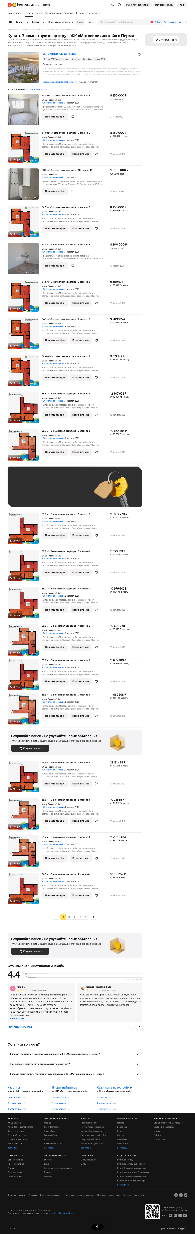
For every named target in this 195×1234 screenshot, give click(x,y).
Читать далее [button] (17, 1018)
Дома (46, 1164)
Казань (47, 1139)
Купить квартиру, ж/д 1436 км (131, 1164)
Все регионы (160, 1139)
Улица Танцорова (15, 1143)
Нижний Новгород (52, 1143)
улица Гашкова (49, 100)
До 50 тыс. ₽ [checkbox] (39, 491)
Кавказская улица (16, 1131)
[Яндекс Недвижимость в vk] (176, 1195)
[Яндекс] (182, 1228)
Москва (47, 1123)
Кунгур (120, 1131)
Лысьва (120, 1135)
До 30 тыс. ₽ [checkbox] (20, 491)
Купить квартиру (125, 1160)
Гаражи (47, 1172)
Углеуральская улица (17, 1139)
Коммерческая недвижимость (58, 1168)
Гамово (120, 1123)
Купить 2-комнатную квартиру (131, 1168)
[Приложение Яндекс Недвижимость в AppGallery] (180, 1215)
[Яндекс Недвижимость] (23, 5)
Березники (122, 1127)
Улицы (157, 1131)
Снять (83, 1164)
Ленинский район (89, 1123)
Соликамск (122, 1139)
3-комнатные (15, 1109)
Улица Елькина (14, 1123)
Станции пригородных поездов (168, 1123)
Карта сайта (139, 1195)
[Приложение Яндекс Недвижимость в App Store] (170, 1215)
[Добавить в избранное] (139, 54)
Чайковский (122, 1143)
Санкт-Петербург (52, 1127)
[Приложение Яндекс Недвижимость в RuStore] (185, 1215)
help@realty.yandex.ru (64, 1213)
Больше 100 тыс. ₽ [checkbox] (23, 499)
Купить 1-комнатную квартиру (131, 1180)
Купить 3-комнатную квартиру (131, 1176)
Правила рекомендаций (108, 1195)
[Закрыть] (186, 22)
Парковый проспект (17, 1135)
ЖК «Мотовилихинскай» (53, 103)
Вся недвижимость (16, 1195)
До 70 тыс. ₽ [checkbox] (58, 491)
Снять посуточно (89, 1160)
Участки (48, 1160)
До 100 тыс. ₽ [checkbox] (77, 491)
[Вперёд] (139, 1027)
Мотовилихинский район (92, 1127)
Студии (11, 1168)
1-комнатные (14, 1097)
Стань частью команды (50, 1195)
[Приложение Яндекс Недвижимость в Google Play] (175, 1215)
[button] (119, 4)
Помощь (127, 1195)
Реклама (33, 1195)
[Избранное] (112, 4)
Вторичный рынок (64, 1087)
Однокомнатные (15, 1160)
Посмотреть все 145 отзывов (21, 1027)
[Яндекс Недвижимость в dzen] (181, 1195)
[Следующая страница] (93, 916)
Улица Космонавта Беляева (20, 1127)
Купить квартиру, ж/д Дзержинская (133, 1172)
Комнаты (48, 1176)
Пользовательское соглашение (79, 1195)
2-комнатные (15, 1103)
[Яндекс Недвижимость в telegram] (185, 1195)
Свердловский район (90, 1139)
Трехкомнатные (15, 1176)
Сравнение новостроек (164, 1127)
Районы (157, 1135)
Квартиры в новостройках (114, 1087)
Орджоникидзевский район (93, 1135)
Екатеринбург (50, 1135)
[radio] (69, 917)
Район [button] (157, 22)
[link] (182, 4)
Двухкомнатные (15, 1172)
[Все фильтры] (10, 22)
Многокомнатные (16, 1164)
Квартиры (14, 1087)
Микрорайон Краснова (91, 1131)
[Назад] (132, 1027)
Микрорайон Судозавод (92, 1143)
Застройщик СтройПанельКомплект (60, 82)
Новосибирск (50, 1131)
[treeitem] (16, 13)
